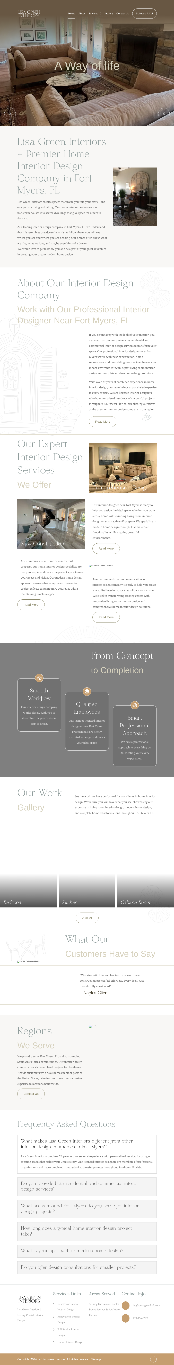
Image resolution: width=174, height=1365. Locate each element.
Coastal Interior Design (70, 1342)
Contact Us (122, 13)
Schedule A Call (144, 13)
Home (71, 13)
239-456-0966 (140, 1318)
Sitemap (96, 1359)
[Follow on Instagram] (153, 1359)
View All (87, 918)
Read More (102, 421)
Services (93, 13)
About (82, 13)
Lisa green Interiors (53, 1359)
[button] (164, 113)
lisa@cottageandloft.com (146, 1305)
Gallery (109, 13)
